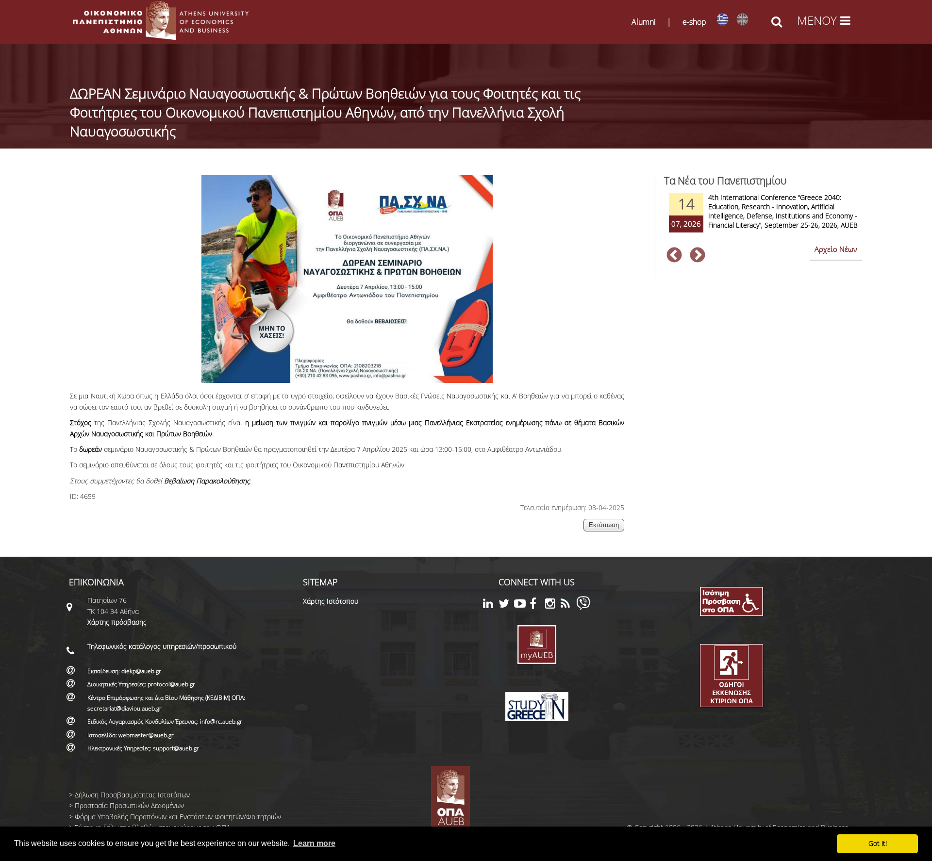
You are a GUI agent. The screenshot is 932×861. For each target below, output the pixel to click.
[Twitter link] (506, 605)
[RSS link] (568, 605)
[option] (763, 219)
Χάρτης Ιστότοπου (330, 601)
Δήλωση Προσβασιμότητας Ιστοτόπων (132, 794)
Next (697, 256)
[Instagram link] (553, 605)
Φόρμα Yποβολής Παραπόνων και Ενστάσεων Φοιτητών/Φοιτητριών (178, 816)
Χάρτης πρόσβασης (117, 622)
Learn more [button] (314, 843)
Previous (674, 256)
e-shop (694, 22)
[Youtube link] (522, 605)
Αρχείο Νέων (836, 249)
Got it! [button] (877, 843)
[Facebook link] (537, 605)
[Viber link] (583, 607)
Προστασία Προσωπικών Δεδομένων (129, 805)
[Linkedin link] (491, 605)
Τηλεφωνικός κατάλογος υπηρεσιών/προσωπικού (161, 646)
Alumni (644, 22)
